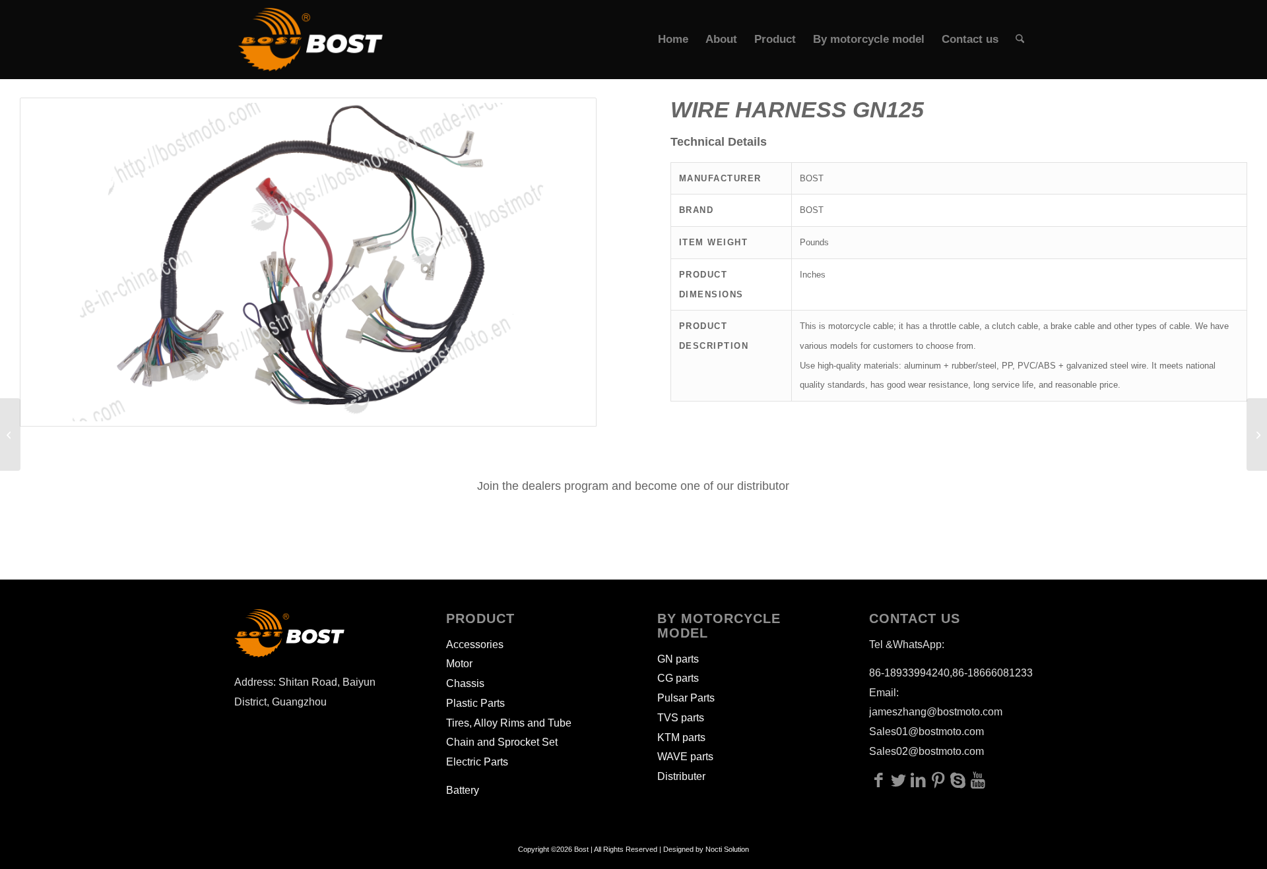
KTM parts (681, 737)
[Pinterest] (938, 780)
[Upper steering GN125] (10, 434)
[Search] (1020, 39)
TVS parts (680, 717)
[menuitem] (673, 39)
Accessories (475, 644)
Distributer (681, 776)
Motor (459, 663)
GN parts (678, 659)
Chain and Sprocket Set (502, 742)
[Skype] (958, 780)
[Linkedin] (918, 780)
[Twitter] (899, 780)
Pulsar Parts (686, 698)
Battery (462, 790)
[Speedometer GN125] (1257, 434)
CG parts (678, 678)
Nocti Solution (727, 849)
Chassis (465, 683)
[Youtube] (978, 780)
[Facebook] (879, 780)
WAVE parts (685, 756)
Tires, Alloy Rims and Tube (508, 723)
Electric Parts (477, 761)
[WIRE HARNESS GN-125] (308, 262)
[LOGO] (310, 39)
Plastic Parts (475, 703)
